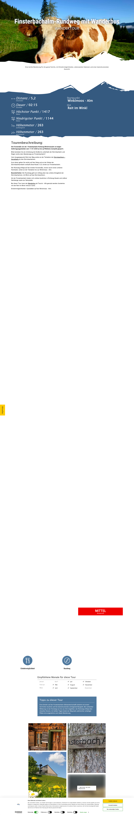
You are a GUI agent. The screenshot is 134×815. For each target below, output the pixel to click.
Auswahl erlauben (112, 805)
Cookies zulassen (113, 801)
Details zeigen (83, 812)
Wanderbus (32, 183)
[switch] (50, 812)
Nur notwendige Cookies (113, 809)
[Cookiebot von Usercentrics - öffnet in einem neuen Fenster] (18, 812)
